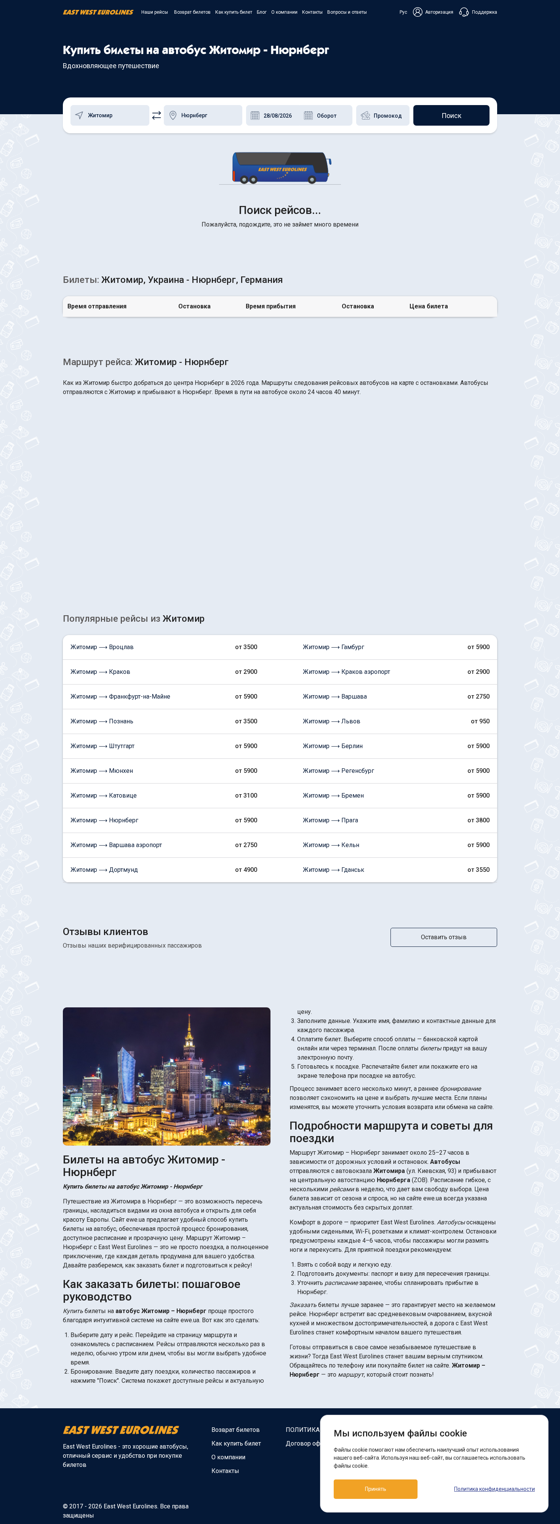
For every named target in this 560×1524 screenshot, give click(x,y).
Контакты (312, 12)
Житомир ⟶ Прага (330, 820)
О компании (284, 12)
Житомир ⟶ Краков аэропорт (346, 671)
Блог (262, 12)
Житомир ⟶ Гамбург (333, 647)
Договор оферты (310, 1443)
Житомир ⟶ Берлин (333, 746)
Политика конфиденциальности (494, 1489)
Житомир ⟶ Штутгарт (102, 746)
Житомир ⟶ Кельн (331, 845)
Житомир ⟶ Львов (331, 721)
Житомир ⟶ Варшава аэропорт (116, 845)
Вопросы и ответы (347, 12)
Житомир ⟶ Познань (101, 721)
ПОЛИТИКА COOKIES (316, 1429)
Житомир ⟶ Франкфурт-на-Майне (120, 696)
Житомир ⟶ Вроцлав (102, 647)
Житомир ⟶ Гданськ (333, 869)
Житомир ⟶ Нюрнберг (104, 820)
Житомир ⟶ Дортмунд (104, 869)
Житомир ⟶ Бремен (333, 795)
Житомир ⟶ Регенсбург (338, 770)
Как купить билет (233, 12)
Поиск (451, 116)
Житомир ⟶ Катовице (103, 795)
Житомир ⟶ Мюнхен (101, 770)
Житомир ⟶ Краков (100, 671)
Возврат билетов (192, 12)
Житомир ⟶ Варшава (335, 696)
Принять (375, 1489)
